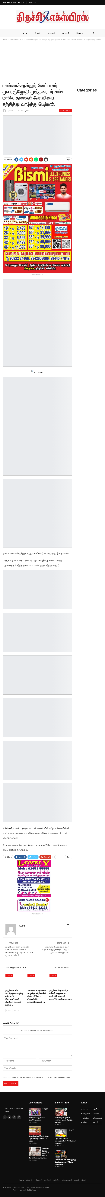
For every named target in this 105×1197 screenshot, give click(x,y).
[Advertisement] (52, 61)
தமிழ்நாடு (51, 33)
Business (32, 3)
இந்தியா (86, 1118)
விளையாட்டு (97, 1118)
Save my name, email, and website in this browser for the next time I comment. (37, 1077)
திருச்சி (37, 33)
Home (24, 33)
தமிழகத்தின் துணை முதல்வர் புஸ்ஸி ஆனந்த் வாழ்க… (63, 1119)
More (78, 33)
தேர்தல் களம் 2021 (65, 110)
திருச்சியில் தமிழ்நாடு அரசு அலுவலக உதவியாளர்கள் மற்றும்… (39, 1138)
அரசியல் (65, 33)
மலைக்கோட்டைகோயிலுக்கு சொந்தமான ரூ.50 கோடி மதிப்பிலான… (65, 1161)
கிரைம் (95, 1122)
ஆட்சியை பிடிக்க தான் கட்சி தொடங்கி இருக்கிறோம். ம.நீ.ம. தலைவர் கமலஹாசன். (56, 950)
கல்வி (85, 1122)
